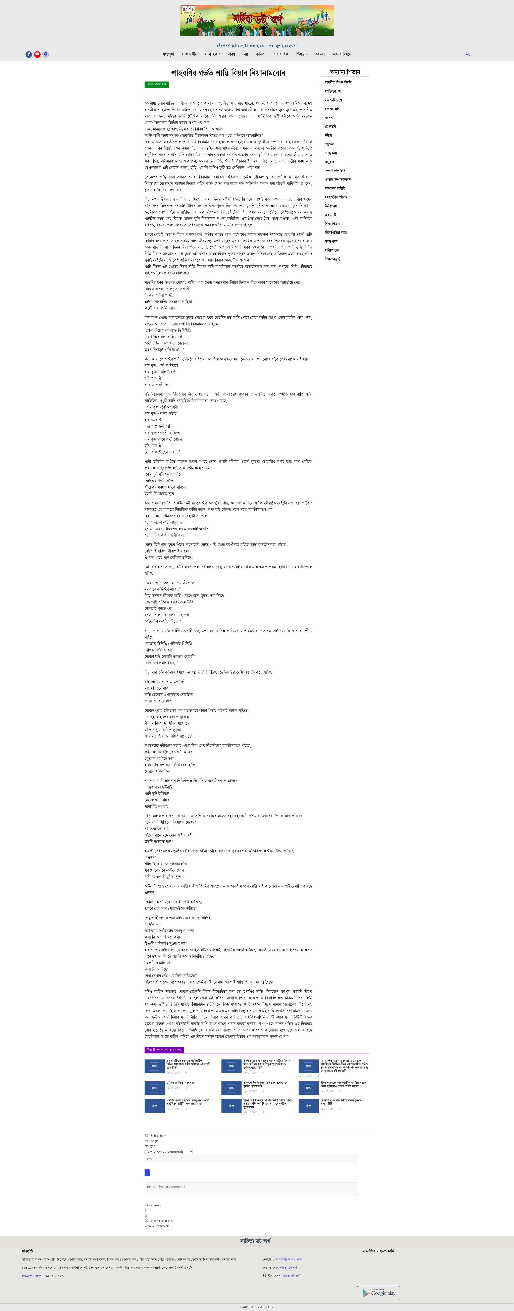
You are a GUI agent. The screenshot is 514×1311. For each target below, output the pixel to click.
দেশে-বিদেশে (333, 100)
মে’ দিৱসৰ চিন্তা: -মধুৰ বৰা (180, 1083)
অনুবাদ (329, 162)
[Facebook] (28, 54)
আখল (329, 117)
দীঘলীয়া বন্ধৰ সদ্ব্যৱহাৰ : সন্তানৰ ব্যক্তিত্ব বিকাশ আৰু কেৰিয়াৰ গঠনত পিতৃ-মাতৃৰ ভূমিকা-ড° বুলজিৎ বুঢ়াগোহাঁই (267, 1064)
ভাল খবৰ (331, 241)
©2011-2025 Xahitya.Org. (257, 1307)
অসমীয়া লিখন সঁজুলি (338, 82)
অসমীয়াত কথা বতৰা (291, 1259)
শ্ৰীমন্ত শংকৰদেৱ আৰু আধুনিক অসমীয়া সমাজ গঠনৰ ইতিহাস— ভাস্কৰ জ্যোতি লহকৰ (343, 1084)
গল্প (246, 54)
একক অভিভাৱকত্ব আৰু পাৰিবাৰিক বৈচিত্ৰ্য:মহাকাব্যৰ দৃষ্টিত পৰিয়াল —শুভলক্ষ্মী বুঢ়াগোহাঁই (188, 1064)
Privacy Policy (31, 1276)
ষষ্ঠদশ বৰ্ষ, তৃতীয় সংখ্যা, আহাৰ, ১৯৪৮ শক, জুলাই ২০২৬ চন (257, 46)
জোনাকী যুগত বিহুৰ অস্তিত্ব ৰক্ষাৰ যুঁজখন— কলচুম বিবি (342, 1102)
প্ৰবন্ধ (232, 54)
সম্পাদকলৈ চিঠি (335, 170)
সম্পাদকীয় (189, 54)
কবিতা (260, 54)
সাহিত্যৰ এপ (333, 91)
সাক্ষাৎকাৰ (212, 54)
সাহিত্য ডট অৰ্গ (288, 1268)
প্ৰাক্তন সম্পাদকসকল (338, 179)
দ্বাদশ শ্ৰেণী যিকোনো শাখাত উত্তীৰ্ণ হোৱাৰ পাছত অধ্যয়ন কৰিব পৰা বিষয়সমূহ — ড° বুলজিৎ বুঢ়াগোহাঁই (268, 1104)
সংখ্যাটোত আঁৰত (336, 197)
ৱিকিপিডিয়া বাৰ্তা (336, 232)
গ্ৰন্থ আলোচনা (333, 109)
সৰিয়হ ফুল (332, 250)
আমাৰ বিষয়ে (342, 54)
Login (154, 1141)
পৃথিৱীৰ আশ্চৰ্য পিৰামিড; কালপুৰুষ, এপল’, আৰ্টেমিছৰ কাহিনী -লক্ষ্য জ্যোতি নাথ (188, 1102)
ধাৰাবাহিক (280, 54)
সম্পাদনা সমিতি (335, 188)
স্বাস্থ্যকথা (331, 153)
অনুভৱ (329, 144)
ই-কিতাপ (331, 206)
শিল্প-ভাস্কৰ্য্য (332, 259)
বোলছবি (330, 126)
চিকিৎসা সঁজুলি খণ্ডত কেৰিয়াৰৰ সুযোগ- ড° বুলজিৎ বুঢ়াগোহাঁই (265, 1084)
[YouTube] (37, 54)
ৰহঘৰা (320, 54)
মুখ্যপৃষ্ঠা (168, 54)
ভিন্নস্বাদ (301, 54)
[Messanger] (45, 54)
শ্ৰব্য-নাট (330, 215)
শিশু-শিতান (332, 223)
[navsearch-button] (470, 54)
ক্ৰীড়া (328, 135)
